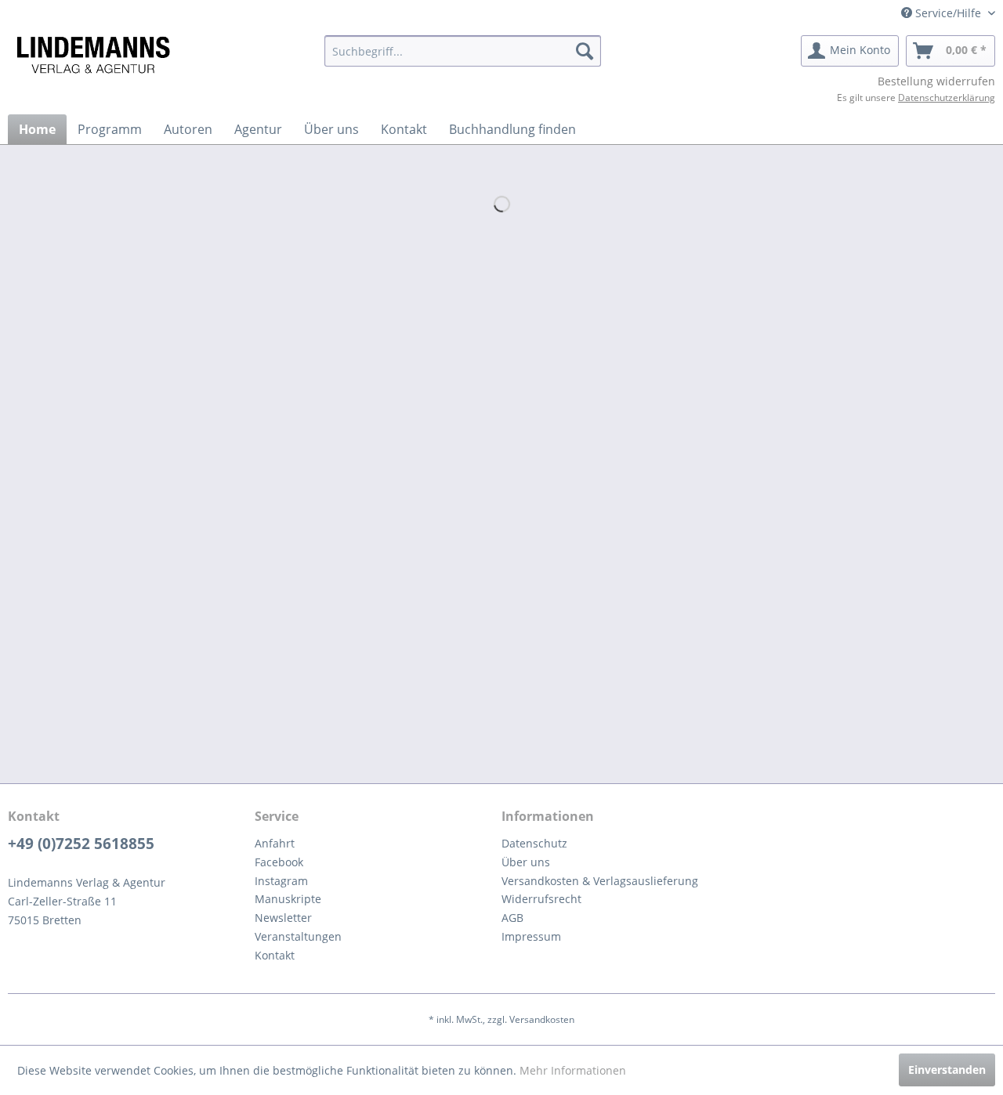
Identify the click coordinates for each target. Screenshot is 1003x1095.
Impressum (531, 936)
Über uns (526, 862)
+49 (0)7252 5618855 (81, 843)
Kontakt (275, 955)
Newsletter (283, 917)
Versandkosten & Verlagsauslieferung (600, 880)
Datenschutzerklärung (946, 97)
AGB (512, 917)
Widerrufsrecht (541, 898)
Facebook (279, 862)
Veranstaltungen (298, 936)
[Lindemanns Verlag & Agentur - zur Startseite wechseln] (93, 54)
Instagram (281, 880)
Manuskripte (288, 898)
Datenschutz (534, 843)
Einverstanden (947, 1069)
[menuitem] (462, 51)
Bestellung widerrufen (936, 81)
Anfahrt (275, 843)
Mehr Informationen (573, 1070)
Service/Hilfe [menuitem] (948, 12)
